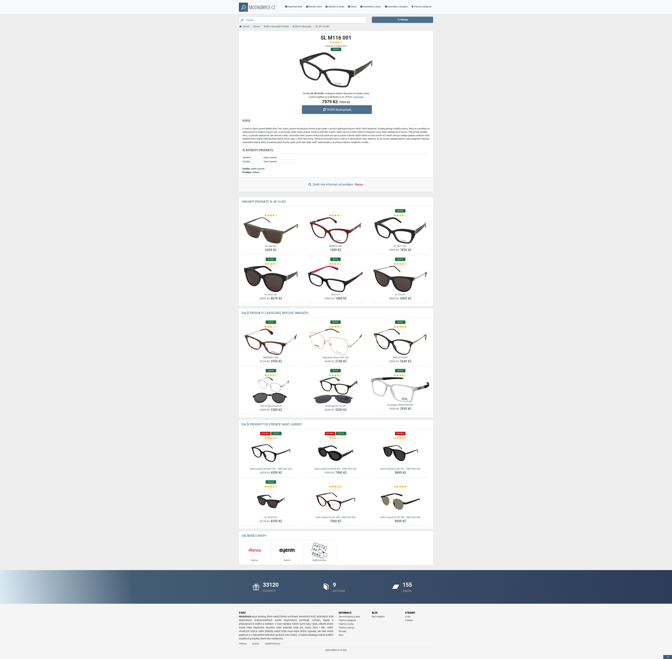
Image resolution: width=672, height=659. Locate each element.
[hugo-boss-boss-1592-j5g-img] (335, 342)
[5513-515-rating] (335, 264)
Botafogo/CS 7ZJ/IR (336, 406)
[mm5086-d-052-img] (271, 342)
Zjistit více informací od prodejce (333, 184)
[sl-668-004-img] (271, 230)
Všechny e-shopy (347, 627)
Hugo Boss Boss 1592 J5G (335, 357)
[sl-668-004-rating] (271, 215)
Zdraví (353, 6)
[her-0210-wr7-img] (400, 342)
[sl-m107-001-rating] (271, 264)
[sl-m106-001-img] (271, 501)
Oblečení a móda (336, 6)
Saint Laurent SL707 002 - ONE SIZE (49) (400, 517)
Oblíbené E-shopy (254, 535)
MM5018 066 (335, 246)
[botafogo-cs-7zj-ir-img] (335, 390)
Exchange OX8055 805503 (400, 405)
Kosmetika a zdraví (372, 6)
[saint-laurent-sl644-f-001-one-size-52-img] (271, 453)
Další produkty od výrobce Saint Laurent (272, 424)
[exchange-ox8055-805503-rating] (400, 375)
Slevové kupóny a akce (349, 616)
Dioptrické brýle (295, 6)
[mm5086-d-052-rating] (271, 327)
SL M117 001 (400, 246)
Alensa (256, 172)
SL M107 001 (270, 294)
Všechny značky (346, 624)
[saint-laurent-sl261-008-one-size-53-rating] (335, 486)
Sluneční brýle (315, 6)
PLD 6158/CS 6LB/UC (271, 406)
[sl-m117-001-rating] (400, 215)
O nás (408, 616)
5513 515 (335, 294)
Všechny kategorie (422, 6)
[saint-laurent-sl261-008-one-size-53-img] (335, 501)
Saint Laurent (257, 168)
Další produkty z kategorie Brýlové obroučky (275, 313)
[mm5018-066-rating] (335, 215)
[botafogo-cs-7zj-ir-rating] (335, 375)
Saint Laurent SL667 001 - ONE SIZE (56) (400, 468)
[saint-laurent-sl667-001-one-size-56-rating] (400, 438)
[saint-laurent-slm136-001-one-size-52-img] (335, 453)
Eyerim (255, 643)
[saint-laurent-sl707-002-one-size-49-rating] (400, 486)
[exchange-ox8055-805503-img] (400, 389)
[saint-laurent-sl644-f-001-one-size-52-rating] (271, 438)
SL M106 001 (270, 517)
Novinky (342, 631)
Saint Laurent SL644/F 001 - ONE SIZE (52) (271, 468)
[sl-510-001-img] (400, 279)
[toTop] (667, 657)
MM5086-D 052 (270, 357)
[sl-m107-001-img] (271, 279)
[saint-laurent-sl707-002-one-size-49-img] (400, 501)
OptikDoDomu (272, 643)
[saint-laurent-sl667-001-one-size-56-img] (400, 453)
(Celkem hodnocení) (336, 46)
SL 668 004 (270, 246)
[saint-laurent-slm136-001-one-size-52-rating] (335, 438)
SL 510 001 (400, 294)
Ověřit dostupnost (339, 109)
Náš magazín (378, 616)
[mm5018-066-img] (335, 230)
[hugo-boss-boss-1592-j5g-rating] (335, 327)
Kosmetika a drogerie (397, 6)
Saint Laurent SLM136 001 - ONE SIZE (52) (335, 468)
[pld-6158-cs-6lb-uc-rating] (271, 375)
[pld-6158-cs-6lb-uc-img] (271, 390)
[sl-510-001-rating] (400, 264)
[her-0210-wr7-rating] (400, 327)
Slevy (341, 635)
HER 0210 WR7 (400, 357)
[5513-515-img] (335, 279)
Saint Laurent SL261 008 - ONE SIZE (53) (336, 517)
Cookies (409, 620)
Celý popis (359, 97)
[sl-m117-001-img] (400, 230)
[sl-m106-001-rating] (271, 486)
